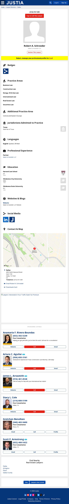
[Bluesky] (38, 495)
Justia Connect (12, 499)
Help (36, 499)
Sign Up (64, 2)
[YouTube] (28, 495)
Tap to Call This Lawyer (34, 16)
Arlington (6, 468)
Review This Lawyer (34, 52)
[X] (41, 495)
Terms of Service (44, 499)
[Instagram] (33, 495)
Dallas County (7, 473)
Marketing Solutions (34, 501)
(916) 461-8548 (20, 379)
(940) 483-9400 (20, 422)
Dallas (19, 7)
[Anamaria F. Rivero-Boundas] (7, 338)
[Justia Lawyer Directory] (15, 2)
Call (34, 347)
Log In (56, 2)
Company (30, 499)
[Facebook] (31, 495)
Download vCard (11, 287)
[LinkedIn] (25, 495)
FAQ (26, 482)
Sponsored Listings (34, 327)
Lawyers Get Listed (37, 482)
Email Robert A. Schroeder (15, 284)
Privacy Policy (55, 499)
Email (56, 347)
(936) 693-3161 (20, 357)
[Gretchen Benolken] (7, 425)
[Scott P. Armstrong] (7, 445)
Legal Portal (22, 499)
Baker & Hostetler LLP (34, 48)
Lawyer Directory (11, 7)
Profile (56, 432)
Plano (5, 470)
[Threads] (36, 495)
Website (6, 203)
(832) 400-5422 (20, 442)
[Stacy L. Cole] (7, 403)
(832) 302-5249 (20, 335)
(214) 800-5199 (20, 400)
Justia (2, 7)
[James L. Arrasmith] (7, 381)
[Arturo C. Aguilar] (7, 360)
